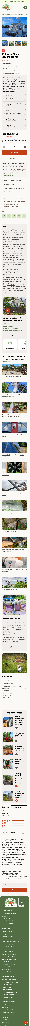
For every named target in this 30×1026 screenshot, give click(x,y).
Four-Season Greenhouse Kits (9, 959)
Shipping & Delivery (7, 987)
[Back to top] (25, 1022)
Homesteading (9, 326)
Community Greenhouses (8, 944)
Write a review (18, 807)
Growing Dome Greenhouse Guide (13, 180)
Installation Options (8, 705)
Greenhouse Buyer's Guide (8, 956)
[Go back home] (11, 902)
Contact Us (4, 1015)
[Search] (21, 7)
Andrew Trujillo (11, 284)
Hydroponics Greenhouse (11, 328)
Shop (3, 14)
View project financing (8, 175)
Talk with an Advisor (14, 158)
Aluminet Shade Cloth (11, 589)
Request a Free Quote (7, 972)
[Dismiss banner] (27, 1)
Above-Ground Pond (7, 551)
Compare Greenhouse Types (9, 954)
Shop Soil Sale (21, 1)
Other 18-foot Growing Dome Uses (14, 330)
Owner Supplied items (10, 647)
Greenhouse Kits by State (8, 964)
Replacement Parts (7, 989)
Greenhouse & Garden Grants (9, 992)
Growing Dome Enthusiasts (9, 1012)
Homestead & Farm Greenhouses (10, 939)
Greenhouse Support (7, 984)
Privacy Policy (5, 1022)
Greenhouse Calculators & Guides (10, 982)
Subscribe (14, 889)
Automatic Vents (6, 454)
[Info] (25, 94)
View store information (10, 194)
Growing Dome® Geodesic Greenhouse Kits (15, 14)
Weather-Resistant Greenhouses (10, 961)
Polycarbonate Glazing (17, 414)
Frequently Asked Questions (9, 979)
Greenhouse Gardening (8, 994)
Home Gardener (9, 324)
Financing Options (6, 969)
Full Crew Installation (19, 167)
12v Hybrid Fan (5, 474)
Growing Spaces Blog (7, 997)
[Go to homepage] (8, 7)
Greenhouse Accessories (8, 946)
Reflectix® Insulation (7, 531)
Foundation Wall (8, 376)
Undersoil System (14, 569)
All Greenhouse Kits (7, 931)
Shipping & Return (9, 184)
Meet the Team (5, 1007)
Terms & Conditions (7, 1020)
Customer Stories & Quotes (9, 1010)
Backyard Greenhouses (8, 936)
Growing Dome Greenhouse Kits (10, 934)
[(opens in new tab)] (21, 902)
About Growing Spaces (8, 1005)
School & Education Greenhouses (10, 941)
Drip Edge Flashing (7, 513)
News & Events (5, 1017)
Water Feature (5, 549)
